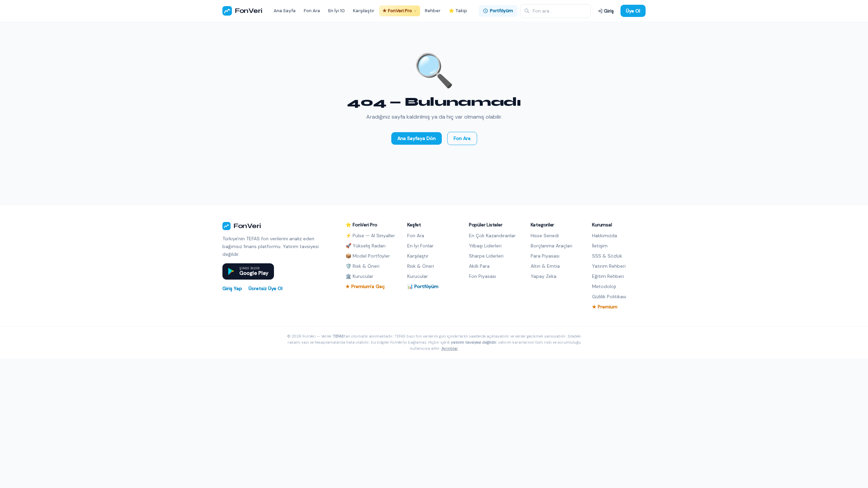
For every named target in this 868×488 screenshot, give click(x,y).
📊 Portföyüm (422, 286)
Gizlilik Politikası (609, 296)
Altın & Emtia (545, 266)
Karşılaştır (363, 11)
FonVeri (248, 10)
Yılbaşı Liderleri (485, 246)
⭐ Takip (458, 11)
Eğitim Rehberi (608, 276)
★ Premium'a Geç (365, 286)
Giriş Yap (232, 288)
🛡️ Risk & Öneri (362, 266)
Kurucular (417, 276)
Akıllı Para (479, 266)
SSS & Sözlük (607, 256)
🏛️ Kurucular (359, 276)
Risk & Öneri (420, 266)
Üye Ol (633, 11)
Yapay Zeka (543, 276)
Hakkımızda (604, 235)
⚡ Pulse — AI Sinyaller (370, 235)
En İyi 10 (336, 11)
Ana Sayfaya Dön (416, 138)
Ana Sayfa (285, 11)
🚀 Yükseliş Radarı (366, 246)
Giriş (609, 11)
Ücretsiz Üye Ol (265, 288)
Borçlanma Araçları (551, 246)
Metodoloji (604, 286)
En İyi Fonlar (420, 246)
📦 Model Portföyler (368, 256)
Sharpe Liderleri (486, 256)
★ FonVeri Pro (397, 11)
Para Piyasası (545, 256)
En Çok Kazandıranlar (492, 235)
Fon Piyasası (482, 276)
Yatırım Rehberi (609, 266)
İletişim (600, 246)
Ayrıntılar (449, 348)
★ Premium (604, 307)
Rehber (432, 11)
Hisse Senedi (545, 235)
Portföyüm (501, 11)
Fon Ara (312, 11)
